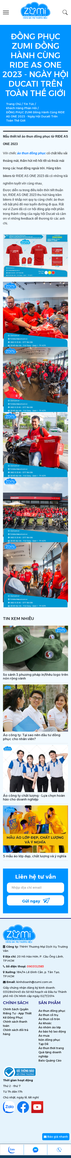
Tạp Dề (43, 1044)
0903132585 (35, 966)
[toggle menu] (6, 12)
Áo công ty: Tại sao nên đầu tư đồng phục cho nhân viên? (31, 737)
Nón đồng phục (49, 1040)
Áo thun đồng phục (51, 1011)
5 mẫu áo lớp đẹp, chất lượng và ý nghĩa (34, 856)
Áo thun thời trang (51, 1048)
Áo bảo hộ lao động (52, 1031)
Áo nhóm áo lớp (49, 1027)
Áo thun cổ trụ (48, 1015)
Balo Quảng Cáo (49, 1060)
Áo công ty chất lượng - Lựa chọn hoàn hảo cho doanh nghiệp (34, 797)
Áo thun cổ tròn (49, 1019)
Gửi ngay (31, 901)
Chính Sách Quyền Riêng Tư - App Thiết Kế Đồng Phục (17, 1013)
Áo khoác (44, 1023)
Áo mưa (44, 1035)
